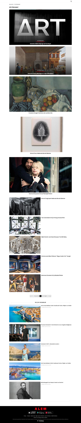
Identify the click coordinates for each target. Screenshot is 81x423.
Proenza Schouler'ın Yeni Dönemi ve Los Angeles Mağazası (22, 324)
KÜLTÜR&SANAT (17, 4)
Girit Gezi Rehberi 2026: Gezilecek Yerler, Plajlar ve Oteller (21, 363)
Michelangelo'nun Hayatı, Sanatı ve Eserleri (18, 382)
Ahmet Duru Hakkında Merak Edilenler (40, 117)
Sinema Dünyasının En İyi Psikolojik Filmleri (41, 157)
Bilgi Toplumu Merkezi (40, 415)
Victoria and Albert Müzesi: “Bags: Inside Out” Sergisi (20, 255)
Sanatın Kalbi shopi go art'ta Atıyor (16, 10)
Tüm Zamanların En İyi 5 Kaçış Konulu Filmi (18, 217)
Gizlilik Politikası (54, 415)
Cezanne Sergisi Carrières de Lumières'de (40, 77)
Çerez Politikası (48, 415)
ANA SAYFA (11, 4)
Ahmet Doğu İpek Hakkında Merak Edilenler (18, 198)
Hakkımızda (33, 415)
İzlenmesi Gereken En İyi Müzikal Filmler (17, 275)
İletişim (28, 415)
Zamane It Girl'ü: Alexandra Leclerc (16, 343)
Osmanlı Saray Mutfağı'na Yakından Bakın (18, 47)
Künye (25, 415)
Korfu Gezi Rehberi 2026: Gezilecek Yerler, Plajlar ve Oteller (21, 305)
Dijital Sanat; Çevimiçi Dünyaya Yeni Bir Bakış (19, 236)
